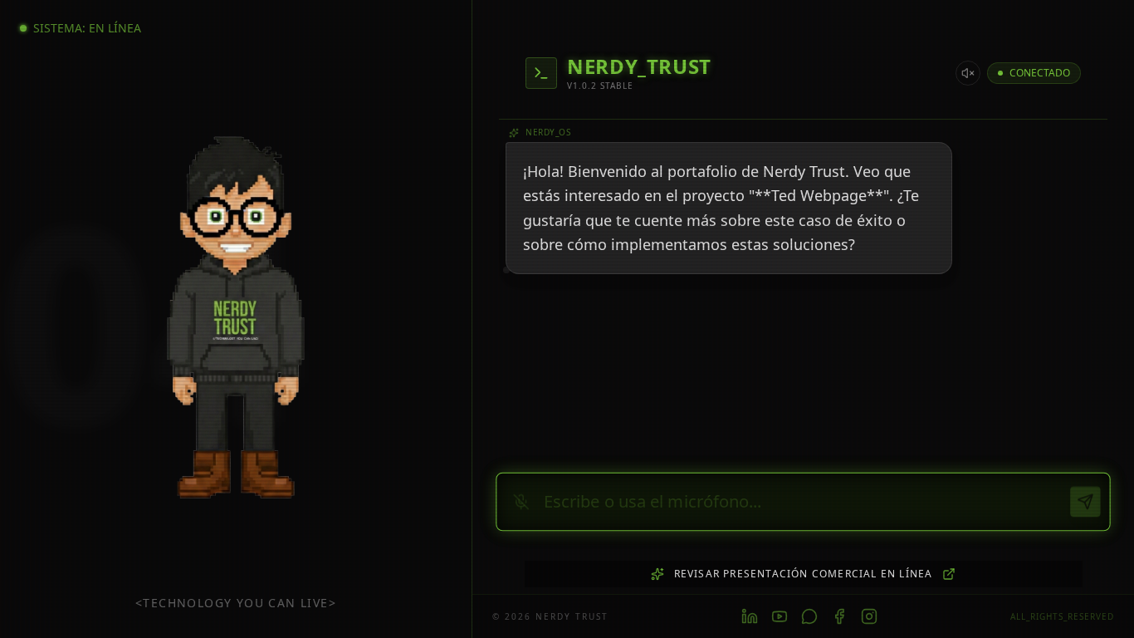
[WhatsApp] (809, 616)
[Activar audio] (968, 73)
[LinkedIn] (749, 616)
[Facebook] (839, 616)
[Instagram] (869, 616)
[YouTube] (779, 616)
